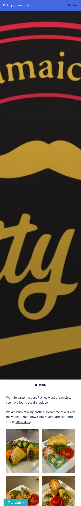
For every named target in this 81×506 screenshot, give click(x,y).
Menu (42, 384)
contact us (23, 422)
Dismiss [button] (72, 5)
